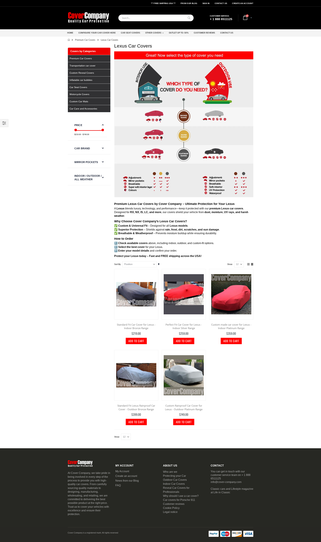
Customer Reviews (204, 33)
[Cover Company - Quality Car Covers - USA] (89, 18)
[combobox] (156, 18)
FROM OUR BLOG (189, 3)
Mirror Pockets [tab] (86, 162)
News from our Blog (127, 480)
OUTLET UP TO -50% (179, 33)
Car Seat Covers (130, 33)
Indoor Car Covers (174, 483)
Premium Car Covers (85, 40)
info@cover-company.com (226, 482)
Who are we (170, 471)
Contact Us (221, 3)
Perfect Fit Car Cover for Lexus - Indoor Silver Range (184, 326)
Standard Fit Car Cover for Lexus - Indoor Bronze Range (136, 326)
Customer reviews (173, 503)
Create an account (126, 476)
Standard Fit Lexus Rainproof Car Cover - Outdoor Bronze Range (136, 407)
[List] (252, 264)
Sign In (206, 3)
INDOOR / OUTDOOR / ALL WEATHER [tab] (87, 177)
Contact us (226, 33)
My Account (122, 471)
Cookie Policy (171, 508)
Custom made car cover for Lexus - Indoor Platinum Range (231, 326)
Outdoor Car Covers (175, 479)
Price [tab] (78, 125)
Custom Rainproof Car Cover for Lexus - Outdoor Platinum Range (183, 407)
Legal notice (170, 512)
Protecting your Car (174, 475)
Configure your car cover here (97, 33)
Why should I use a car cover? (181, 495)
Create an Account (242, 3)
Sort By (117, 264)
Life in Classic (221, 492)
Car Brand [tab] (82, 148)
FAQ (118, 485)
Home (70, 33)
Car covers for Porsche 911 (179, 499)
